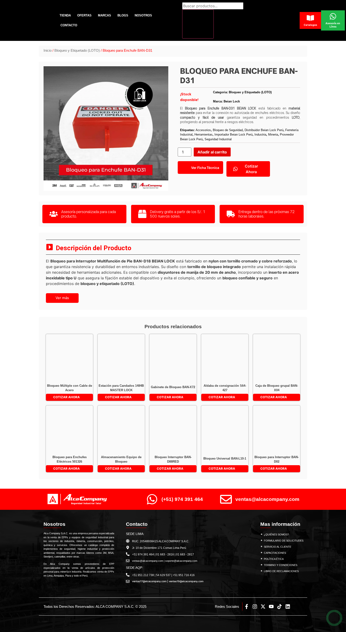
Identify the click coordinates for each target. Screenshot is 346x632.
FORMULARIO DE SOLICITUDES (283, 540)
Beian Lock (232, 101)
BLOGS (122, 15)
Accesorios (203, 130)
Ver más (62, 298)
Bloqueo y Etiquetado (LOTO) (77, 50)
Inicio (48, 50)
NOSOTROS (143, 15)
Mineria (273, 134)
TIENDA (65, 15)
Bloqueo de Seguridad (228, 130)
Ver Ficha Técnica (205, 168)
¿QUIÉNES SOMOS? (276, 534)
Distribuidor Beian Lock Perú (264, 130)
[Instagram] (255, 606)
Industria (260, 134)
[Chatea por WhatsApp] (334, 618)
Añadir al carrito (212, 152)
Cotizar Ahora (251, 169)
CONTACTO (68, 25)
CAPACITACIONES (275, 552)
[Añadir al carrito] (52, 341)
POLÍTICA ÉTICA (274, 559)
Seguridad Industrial (218, 139)
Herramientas (203, 134)
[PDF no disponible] (52, 351)
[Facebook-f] (246, 606)
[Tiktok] (279, 606)
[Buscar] (198, 24)
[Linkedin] (288, 606)
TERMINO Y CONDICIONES (280, 565)
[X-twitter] (263, 606)
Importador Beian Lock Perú (233, 134)
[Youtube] (271, 606)
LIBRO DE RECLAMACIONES (281, 571)
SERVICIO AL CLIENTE (277, 546)
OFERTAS (84, 15)
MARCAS (104, 15)
